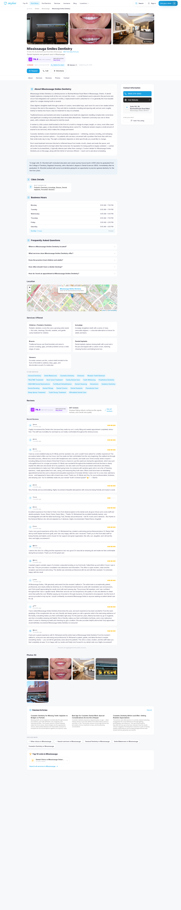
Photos (57, 78)
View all (149, 710)
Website (72, 65)
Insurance (66, 3)
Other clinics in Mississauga (40, 741)
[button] (72, 296)
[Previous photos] (29, 27)
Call (46, 71)
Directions (60, 71)
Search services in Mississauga (69, 741)
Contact (66, 78)
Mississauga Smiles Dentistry (70, 289)
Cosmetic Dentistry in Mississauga (41, 746)
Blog (75, 3)
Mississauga (46, 8)
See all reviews (109, 410)
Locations (83, 3)
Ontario (37, 8)
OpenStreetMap (112, 310)
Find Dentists (46, 3)
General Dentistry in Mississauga (97, 741)
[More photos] (151, 27)
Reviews (49, 78)
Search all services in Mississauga (42, 766)
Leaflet (103, 310)
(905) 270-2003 (58, 65)
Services (57, 3)
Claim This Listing (138, 120)
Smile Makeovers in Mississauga (126, 741)
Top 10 (25, 3)
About (30, 78)
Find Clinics (34, 3)
